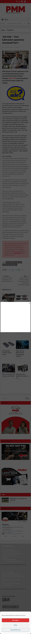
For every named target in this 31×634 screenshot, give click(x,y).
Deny (15, 625)
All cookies (15, 620)
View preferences (15, 630)
